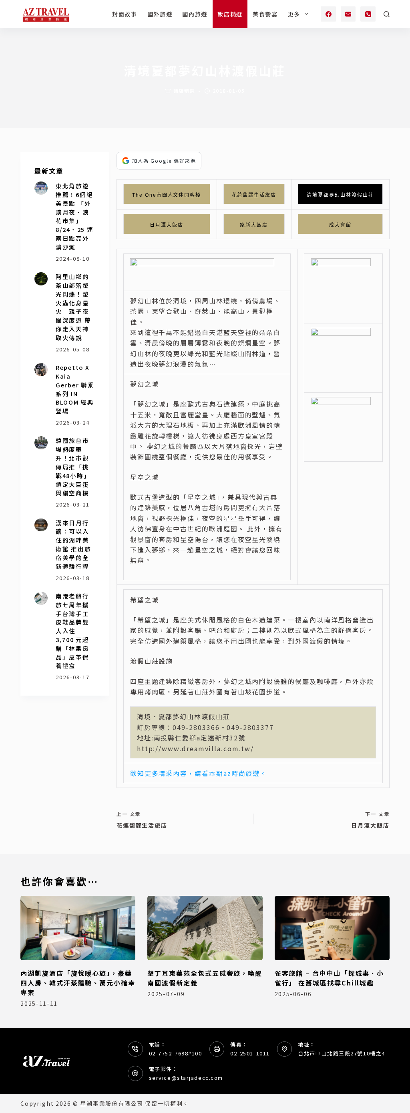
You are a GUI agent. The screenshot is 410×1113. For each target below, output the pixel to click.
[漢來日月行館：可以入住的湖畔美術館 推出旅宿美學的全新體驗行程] (41, 525)
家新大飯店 (254, 225)
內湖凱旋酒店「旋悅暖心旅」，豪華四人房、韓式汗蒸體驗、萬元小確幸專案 (77, 982)
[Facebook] (328, 14)
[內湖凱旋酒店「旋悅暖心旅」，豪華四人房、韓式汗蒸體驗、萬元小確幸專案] (77, 928)
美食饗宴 (265, 14)
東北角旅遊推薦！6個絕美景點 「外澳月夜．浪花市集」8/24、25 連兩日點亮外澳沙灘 (75, 216)
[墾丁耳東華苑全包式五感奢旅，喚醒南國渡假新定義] (204, 928)
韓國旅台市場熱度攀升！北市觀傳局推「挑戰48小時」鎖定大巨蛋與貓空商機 (73, 466)
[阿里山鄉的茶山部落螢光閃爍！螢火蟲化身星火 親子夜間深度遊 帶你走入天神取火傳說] (41, 278)
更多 (294, 14)
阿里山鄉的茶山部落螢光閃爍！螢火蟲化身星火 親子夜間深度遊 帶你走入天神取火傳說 (73, 307)
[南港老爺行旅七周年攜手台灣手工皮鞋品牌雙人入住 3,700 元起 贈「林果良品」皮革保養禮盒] (41, 598)
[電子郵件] (348, 14)
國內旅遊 (194, 14)
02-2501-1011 (250, 1053)
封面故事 (124, 14)
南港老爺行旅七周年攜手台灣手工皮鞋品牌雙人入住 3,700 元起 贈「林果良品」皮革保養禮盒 (72, 631)
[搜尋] (387, 14)
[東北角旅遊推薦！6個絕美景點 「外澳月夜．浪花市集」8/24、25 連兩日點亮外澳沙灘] (41, 188)
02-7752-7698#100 (175, 1053)
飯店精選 (230, 14)
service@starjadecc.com (186, 1077)
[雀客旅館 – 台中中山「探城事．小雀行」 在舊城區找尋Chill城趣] (332, 928)
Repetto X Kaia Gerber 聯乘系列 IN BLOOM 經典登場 (75, 389)
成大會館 (340, 225)
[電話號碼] (368, 14)
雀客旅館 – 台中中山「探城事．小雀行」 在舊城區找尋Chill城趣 (329, 977)
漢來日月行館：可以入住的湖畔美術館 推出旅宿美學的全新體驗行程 (73, 544)
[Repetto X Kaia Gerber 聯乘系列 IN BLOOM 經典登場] (41, 369)
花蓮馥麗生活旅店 (254, 195)
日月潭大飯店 (166, 225)
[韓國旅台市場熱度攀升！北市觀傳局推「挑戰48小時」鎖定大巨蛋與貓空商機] (41, 442)
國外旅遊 (160, 14)
